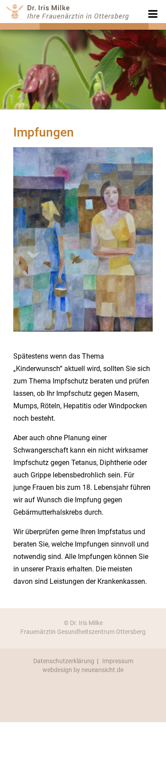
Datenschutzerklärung (63, 660)
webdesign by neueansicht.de (83, 669)
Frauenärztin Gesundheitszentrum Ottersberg (83, 631)
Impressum (117, 660)
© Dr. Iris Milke (83, 622)
